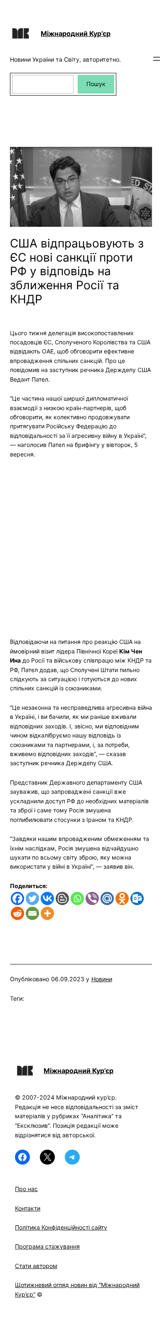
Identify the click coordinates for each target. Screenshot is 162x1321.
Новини (101, 978)
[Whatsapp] (77, 898)
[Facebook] (17, 898)
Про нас (26, 1188)
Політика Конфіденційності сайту (61, 1227)
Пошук (96, 83)
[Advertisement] (81, 543)
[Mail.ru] (107, 898)
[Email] (32, 913)
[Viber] (92, 898)
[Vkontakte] (47, 898)
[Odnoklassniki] (122, 898)
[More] (47, 913)
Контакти (27, 1208)
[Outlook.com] (137, 898)
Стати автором (36, 1265)
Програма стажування (47, 1246)
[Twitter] (32, 898)
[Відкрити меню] (157, 59)
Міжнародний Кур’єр (75, 33)
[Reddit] (17, 913)
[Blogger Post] (62, 898)
